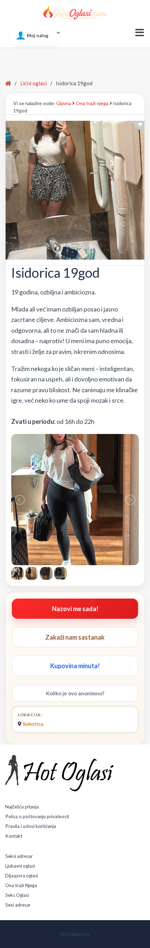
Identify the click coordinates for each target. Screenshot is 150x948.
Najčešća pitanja (22, 806)
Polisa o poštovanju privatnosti (37, 816)
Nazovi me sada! (75, 609)
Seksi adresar (19, 856)
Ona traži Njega (21, 885)
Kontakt (13, 836)
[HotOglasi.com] (75, 13)
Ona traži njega (92, 103)
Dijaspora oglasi (21, 875)
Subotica (33, 724)
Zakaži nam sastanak (75, 637)
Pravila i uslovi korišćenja (30, 826)
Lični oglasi (33, 83)
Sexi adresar (18, 905)
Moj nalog (37, 35)
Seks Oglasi (17, 895)
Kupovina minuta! (75, 666)
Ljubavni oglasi (20, 866)
